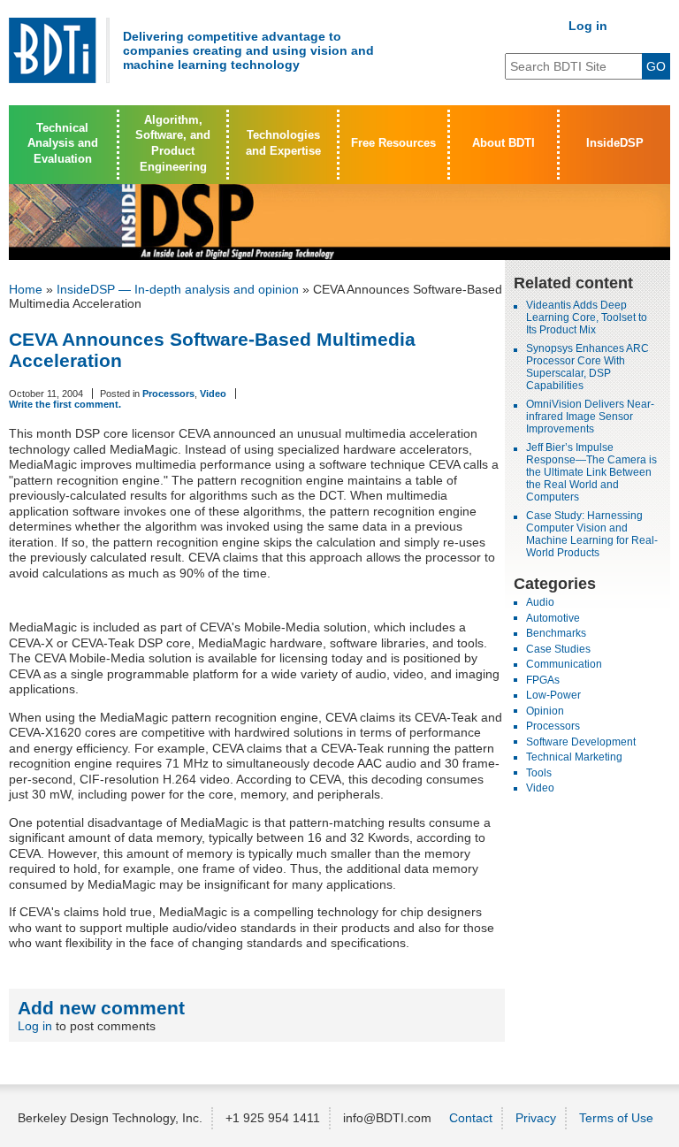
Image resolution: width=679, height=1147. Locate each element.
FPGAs (543, 680)
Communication (564, 664)
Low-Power (553, 695)
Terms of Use (616, 1118)
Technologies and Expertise (283, 143)
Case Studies (558, 649)
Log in (587, 26)
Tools (539, 773)
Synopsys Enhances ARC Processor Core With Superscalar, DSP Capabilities (587, 367)
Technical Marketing (574, 757)
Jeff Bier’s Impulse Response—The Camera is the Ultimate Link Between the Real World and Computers (591, 472)
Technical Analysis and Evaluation (62, 143)
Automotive (553, 618)
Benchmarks (556, 633)
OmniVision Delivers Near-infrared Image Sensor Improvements (590, 416)
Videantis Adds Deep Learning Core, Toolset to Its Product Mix (586, 317)
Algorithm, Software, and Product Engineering (172, 143)
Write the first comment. (65, 404)
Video (213, 393)
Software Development (581, 742)
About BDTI (503, 143)
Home (25, 289)
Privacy (535, 1118)
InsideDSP (615, 143)
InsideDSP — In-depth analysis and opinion (178, 289)
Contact (470, 1118)
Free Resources (393, 143)
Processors (168, 393)
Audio (540, 602)
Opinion (545, 711)
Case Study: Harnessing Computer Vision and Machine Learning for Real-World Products (592, 534)
